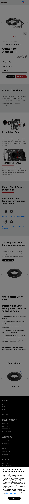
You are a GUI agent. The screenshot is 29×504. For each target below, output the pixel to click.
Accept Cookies (14, 498)
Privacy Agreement (10, 493)
